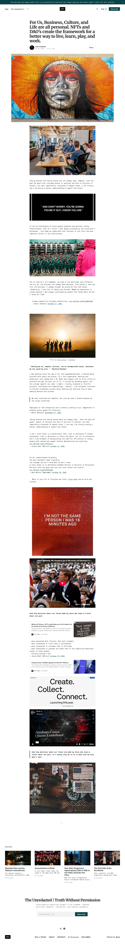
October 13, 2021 (57, 656)
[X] (61, 929)
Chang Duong (61, 360)
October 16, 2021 (59, 472)
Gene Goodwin (40, 47)
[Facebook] (64, 929)
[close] (122, 2)
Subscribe (114, 9)
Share (91, 48)
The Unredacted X (17, 9)
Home (6, 9)
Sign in (104, 9)
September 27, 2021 (53, 412)
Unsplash (72, 360)
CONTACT (52, 937)
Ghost (118, 937)
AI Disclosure (73, 937)
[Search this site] (97, 8)
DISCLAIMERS (85, 937)
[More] (27, 8)
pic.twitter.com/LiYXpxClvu (41, 444)
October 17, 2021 (55, 304)
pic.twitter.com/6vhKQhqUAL (41, 470)
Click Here (72, 479)
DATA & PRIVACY (40, 937)
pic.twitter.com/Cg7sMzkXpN (81, 301)
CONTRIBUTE (61, 937)
